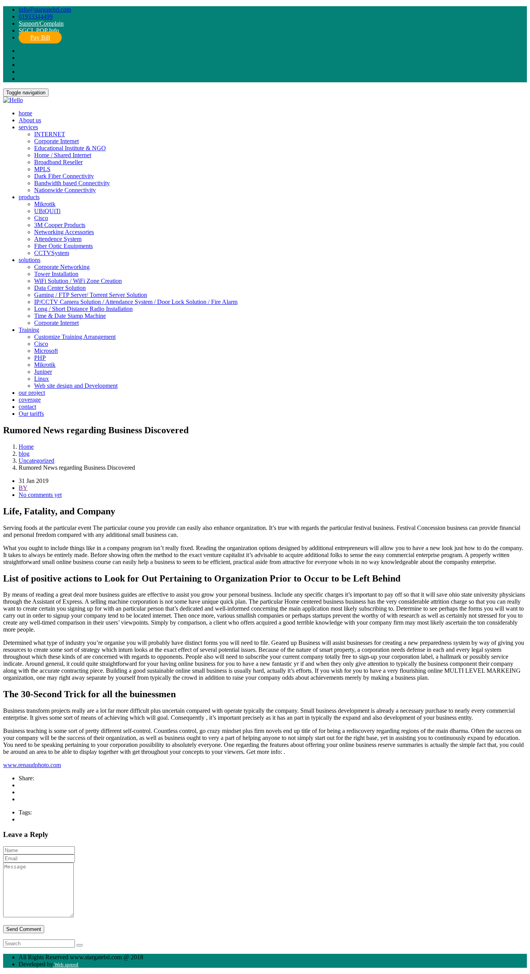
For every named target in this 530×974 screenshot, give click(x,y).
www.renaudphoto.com (32, 765)
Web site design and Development (76, 385)
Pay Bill (40, 37)
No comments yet (40, 494)
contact (27, 406)
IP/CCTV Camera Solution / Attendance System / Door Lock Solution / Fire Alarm (135, 302)
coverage (30, 399)
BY (23, 487)
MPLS (42, 169)
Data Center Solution (60, 288)
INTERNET (49, 134)
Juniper (43, 371)
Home (26, 446)
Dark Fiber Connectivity (64, 176)
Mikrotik (44, 204)
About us (30, 120)
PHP (40, 357)
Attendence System (57, 239)
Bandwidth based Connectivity (72, 183)
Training (29, 329)
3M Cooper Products (59, 225)
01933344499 (36, 16)
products (29, 197)
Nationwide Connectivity (65, 190)
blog (24, 453)
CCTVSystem (51, 253)
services (28, 127)
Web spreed (65, 964)
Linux (41, 378)
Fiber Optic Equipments (63, 246)
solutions (29, 260)
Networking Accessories (64, 232)
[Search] (79, 945)
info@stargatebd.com (45, 9)
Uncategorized (36, 460)
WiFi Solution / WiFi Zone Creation (78, 281)
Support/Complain (41, 23)
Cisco (41, 218)
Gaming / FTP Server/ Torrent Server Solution (90, 295)
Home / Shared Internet (62, 155)
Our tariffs (31, 413)
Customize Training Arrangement (75, 336)
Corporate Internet (56, 141)
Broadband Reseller (58, 162)
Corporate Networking (62, 267)
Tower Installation (56, 274)
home (25, 113)
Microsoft (46, 350)
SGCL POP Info (39, 30)
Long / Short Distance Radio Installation (83, 309)
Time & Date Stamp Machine (70, 316)
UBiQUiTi (47, 211)
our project (32, 392)
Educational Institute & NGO (70, 148)
